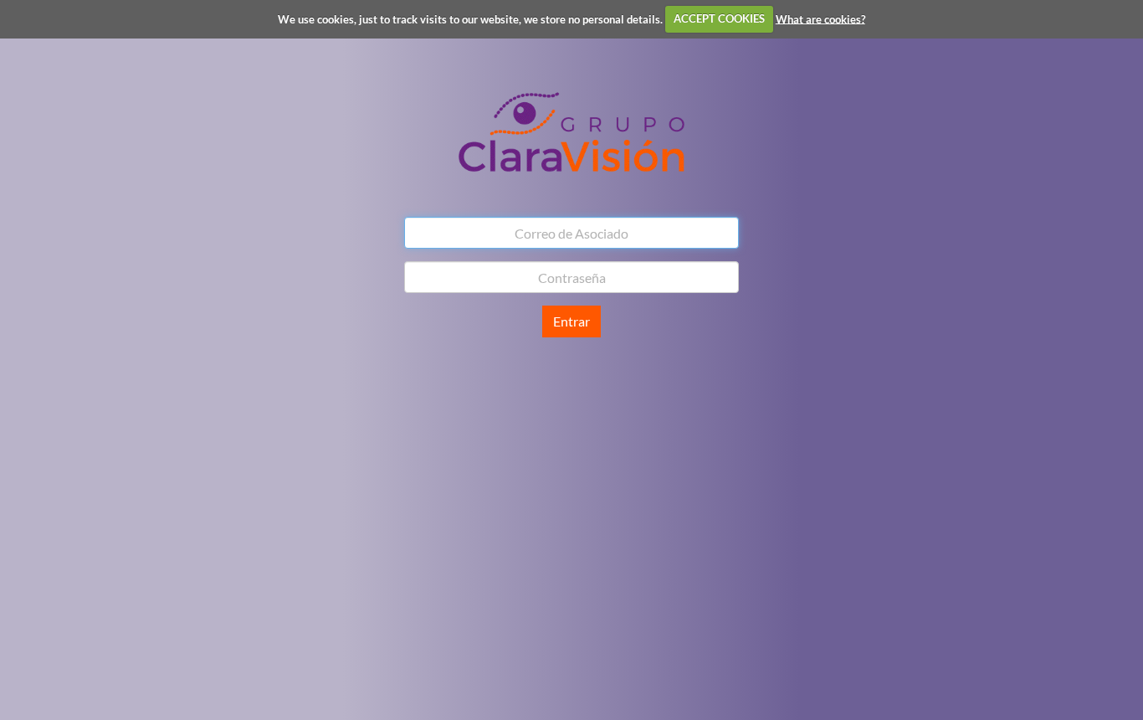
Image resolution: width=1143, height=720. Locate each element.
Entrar (571, 321)
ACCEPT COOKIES (719, 18)
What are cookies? (820, 18)
